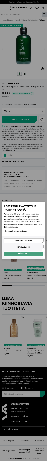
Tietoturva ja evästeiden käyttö (15, 231)
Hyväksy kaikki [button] (23, 254)
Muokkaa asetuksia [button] (23, 241)
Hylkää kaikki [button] (23, 247)
